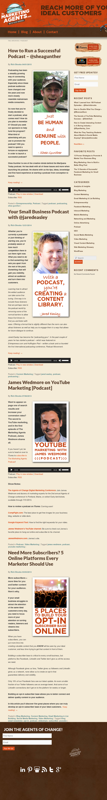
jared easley (46, 374)
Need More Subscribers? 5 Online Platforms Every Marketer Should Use (36, 558)
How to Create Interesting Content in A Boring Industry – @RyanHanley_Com (87, 125)
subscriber (53, 720)
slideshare (43, 720)
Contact (52, 31)
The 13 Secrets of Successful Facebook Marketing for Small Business (86, 172)
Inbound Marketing (81, 210)
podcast (52, 203)
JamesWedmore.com (17, 538)
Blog (24, 31)
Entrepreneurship (24, 203)
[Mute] (60, 190)
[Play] (11, 190)
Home (12, 31)
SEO (76, 231)
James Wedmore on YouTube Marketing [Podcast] (39, 385)
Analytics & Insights (82, 186)
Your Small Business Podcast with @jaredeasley (38, 214)
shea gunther (14, 205)
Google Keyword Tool (18, 522)
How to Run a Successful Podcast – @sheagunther (34, 53)
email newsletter (15, 720)
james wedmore (54, 544)
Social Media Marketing (27, 718)
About (37, 31)
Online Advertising (81, 222)
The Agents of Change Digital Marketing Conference (32, 490)
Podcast (36, 203)
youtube (63, 720)
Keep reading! (15, 182)
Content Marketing (24, 374)
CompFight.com (15, 512)
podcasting (62, 203)
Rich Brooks (16, 64)
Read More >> (79, 144)
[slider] (65, 189)
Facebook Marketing (82, 206)
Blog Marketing (23, 716)
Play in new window (24, 194)
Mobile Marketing (81, 214)
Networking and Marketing (84, 218)
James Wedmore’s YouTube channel (24, 528)
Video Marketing (32, 544)
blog (63, 718)
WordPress (78, 251)
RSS (20, 197)
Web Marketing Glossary (84, 247)
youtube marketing (16, 546)
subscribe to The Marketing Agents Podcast (17, 458)
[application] (39, 189)
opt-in (26, 720)
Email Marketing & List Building (87, 198)
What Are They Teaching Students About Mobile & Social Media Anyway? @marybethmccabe (87, 135)
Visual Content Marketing (84, 243)
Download (38, 194)
